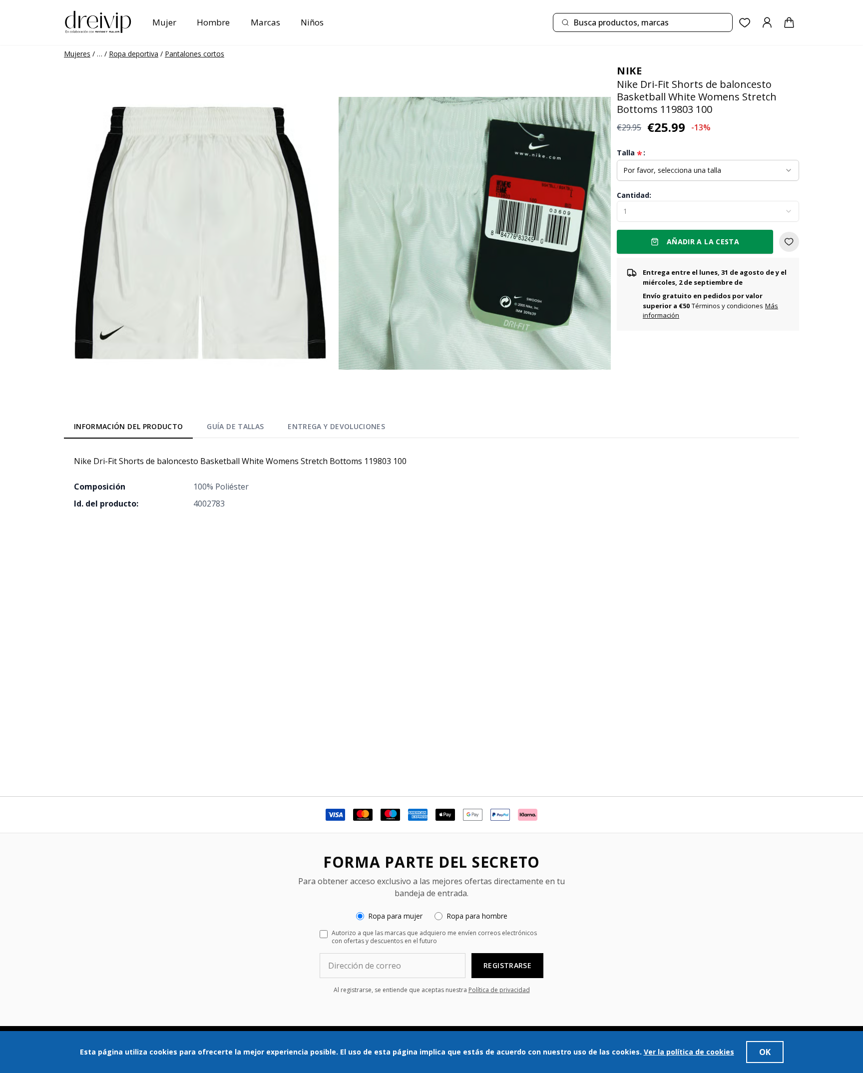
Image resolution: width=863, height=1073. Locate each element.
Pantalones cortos (194, 53)
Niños (312, 22)
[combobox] (643, 22)
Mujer (164, 22)
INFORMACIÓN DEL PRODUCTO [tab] (128, 426)
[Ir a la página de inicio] (98, 22)
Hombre (213, 22)
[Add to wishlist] (789, 242)
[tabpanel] (431, 482)
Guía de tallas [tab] (235, 426)
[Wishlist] (745, 22)
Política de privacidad (499, 990)
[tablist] (229, 429)
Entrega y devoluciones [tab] (336, 426)
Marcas (265, 22)
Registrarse (507, 965)
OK (765, 1052)
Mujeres (77, 53)
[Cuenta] (767, 22)
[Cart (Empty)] (789, 22)
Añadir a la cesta (703, 241)
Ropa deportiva (133, 53)
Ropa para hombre (476, 916)
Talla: (631, 153)
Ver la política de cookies (689, 1052)
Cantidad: (634, 195)
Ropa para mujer (395, 916)
